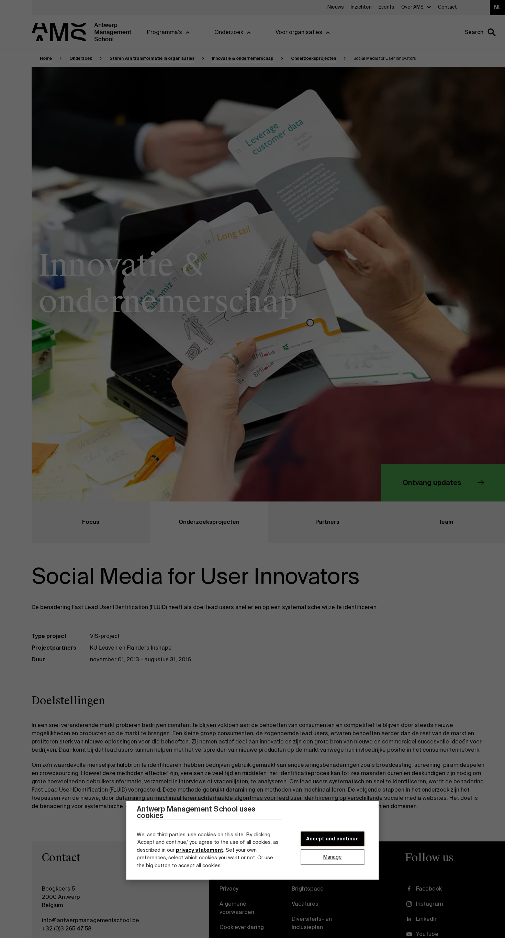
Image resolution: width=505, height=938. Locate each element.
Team (445, 522)
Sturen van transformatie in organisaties (152, 58)
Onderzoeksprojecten (313, 58)
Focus (90, 522)
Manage (332, 856)
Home (46, 58)
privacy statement (199, 850)
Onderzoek (80, 58)
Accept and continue (332, 839)
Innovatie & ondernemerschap (242, 58)
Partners (327, 522)
